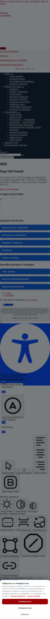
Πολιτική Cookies (33, 596)
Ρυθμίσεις (25, 614)
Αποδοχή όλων (25, 601)
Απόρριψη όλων (25, 608)
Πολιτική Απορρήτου (18, 596)
